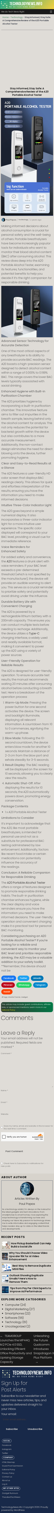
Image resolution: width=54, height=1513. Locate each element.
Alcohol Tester (14, 997)
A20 (9, 561)
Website (4, 1114)
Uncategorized (15, 1326)
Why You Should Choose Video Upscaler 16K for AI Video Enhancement (28, 1256)
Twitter (23, 978)
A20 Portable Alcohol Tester (26, 883)
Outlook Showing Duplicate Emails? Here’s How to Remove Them (26, 1278)
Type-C (34, 633)
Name (4, 1090)
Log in (4, 1484)
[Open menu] (51, 11)
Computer (12, 1305)
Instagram (6, 1449)
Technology (17, 17)
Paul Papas (11, 219)
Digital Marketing (17, 1309)
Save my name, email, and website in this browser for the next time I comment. (28, 1127)
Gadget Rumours (10, 1493)
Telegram (40, 985)
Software (11, 1318)
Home (5, 17)
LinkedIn (37, 978)
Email (4, 1102)
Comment (6, 1053)
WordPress (19, 1510)
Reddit (7, 991)
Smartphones (14, 1313)
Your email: (9, 1414)
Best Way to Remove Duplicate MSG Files (31, 1267)
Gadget (24, 997)
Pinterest (8, 985)
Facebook (9, 978)
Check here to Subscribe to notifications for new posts (22, 1165)
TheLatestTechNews (11, 1497)
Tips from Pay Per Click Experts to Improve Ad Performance (30, 1290)
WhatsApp (24, 985)
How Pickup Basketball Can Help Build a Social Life (31, 1245)
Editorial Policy (8, 1010)
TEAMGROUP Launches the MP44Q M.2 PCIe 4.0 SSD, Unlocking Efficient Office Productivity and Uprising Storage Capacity (16, 1349)
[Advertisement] (27, 58)
